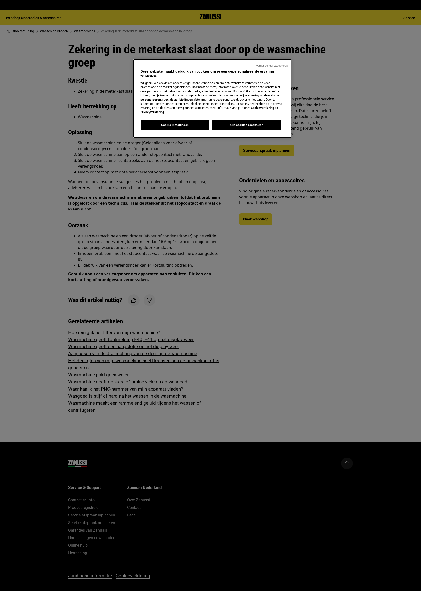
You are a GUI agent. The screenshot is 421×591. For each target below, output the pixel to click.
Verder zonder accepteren (272, 65)
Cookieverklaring (262, 108)
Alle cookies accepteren (246, 125)
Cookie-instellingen (175, 125)
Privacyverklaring (152, 112)
